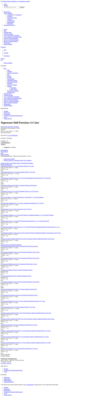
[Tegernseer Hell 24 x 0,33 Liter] (10, 172)
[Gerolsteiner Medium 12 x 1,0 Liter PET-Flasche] (14, 215)
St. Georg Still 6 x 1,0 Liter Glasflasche (33, 197)
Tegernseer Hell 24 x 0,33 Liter (27, 172)
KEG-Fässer (14, 89)
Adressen (9, 19)
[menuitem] (54, 4)
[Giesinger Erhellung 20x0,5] (9, 276)
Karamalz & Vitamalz (13, 90)
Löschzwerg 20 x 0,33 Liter (24, 209)
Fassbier (9, 86)
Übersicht (9, 16)
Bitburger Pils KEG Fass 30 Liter (28, 325)
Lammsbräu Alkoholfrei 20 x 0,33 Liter (33, 203)
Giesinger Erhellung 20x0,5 (24, 276)
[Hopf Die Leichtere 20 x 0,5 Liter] (10, 348)
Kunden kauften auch (6, 163)
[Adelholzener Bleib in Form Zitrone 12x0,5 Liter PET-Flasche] (18, 233)
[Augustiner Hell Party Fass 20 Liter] (11, 282)
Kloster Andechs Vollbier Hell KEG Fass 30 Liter (41, 239)
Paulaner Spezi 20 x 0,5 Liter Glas (29, 191)
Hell (8, 70)
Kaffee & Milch (8, 105)
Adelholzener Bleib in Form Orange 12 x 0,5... (48, 227)
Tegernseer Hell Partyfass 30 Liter (29, 246)
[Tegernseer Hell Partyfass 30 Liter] (10, 246)
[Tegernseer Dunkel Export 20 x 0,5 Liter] (12, 301)
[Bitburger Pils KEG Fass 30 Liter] (10, 325)
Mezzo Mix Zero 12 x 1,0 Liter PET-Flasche (37, 221)
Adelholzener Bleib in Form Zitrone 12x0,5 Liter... (48, 233)
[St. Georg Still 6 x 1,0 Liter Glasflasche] (12, 197)
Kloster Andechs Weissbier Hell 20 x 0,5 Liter (38, 330)
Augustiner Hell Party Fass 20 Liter (30, 282)
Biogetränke (7, 104)
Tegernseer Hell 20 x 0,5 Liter (26, 166)
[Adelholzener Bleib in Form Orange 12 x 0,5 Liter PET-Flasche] (18, 227)
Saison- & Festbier (12, 85)
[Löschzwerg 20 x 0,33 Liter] (9, 209)
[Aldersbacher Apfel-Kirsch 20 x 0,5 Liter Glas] (13, 178)
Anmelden (10, 14)
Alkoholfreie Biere (12, 80)
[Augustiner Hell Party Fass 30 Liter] (11, 258)
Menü (5, 4)
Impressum (7, 112)
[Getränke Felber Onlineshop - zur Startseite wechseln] (15, 1)
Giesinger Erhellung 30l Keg (24, 270)
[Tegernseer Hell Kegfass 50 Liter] (10, 264)
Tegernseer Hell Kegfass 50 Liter (28, 264)
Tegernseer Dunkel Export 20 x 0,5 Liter (34, 301)
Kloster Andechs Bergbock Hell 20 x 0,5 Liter (38, 342)
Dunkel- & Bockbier (12, 73)
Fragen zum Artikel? (9, 159)
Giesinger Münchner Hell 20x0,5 (28, 185)
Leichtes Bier (10, 79)
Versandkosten (29, 384)
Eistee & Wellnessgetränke (11, 99)
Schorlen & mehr (8, 95)
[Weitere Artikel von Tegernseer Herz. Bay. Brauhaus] (10, 126)
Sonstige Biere (11, 92)
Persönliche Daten (12, 17)
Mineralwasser (8, 93)
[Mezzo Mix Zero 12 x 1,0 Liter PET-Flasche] (13, 221)
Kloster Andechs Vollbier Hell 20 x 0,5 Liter (37, 336)
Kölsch (9, 76)
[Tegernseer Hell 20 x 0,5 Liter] (9, 166)
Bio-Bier (9, 77)
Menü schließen (8, 13)
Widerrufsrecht (8, 118)
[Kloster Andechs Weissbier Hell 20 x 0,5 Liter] (13, 330)
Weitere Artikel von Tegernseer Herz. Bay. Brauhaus (17, 160)
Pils (8, 74)
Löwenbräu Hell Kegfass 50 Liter (29, 295)
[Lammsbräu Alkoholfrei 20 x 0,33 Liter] (12, 203)
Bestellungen (10, 22)
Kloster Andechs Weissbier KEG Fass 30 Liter (39, 313)
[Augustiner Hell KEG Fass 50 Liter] (11, 252)
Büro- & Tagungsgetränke (11, 102)
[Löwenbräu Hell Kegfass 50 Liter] (10, 295)
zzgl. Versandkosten (12, 135)
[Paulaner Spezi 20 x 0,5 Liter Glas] (10, 191)
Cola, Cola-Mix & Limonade (11, 96)
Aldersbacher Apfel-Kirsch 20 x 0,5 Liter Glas (38, 178)
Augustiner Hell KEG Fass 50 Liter (30, 252)
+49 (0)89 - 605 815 (6, 363)
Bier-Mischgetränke (12, 82)
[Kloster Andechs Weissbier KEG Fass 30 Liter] (14, 313)
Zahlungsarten (11, 20)
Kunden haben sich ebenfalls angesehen (22, 163)
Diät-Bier (9, 83)
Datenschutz (7, 114)
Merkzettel (10, 23)
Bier (5, 68)
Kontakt (6, 111)
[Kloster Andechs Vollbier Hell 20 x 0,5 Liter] (13, 336)
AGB (5, 117)
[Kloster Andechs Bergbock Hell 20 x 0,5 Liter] (13, 342)
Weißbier (9, 71)
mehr (2, 153)
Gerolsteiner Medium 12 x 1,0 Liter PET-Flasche (40, 215)
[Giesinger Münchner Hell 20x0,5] (10, 185)
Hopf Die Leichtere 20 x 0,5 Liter (29, 348)
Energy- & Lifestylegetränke (11, 101)
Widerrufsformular (9, 382)
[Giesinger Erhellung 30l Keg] (9, 270)
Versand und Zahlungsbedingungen (13, 115)
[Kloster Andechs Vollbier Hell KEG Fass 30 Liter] (14, 239)
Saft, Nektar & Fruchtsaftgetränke (13, 98)
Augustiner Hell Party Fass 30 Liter (30, 258)
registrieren (19, 14)
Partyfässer (13, 87)
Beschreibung (4, 150)
